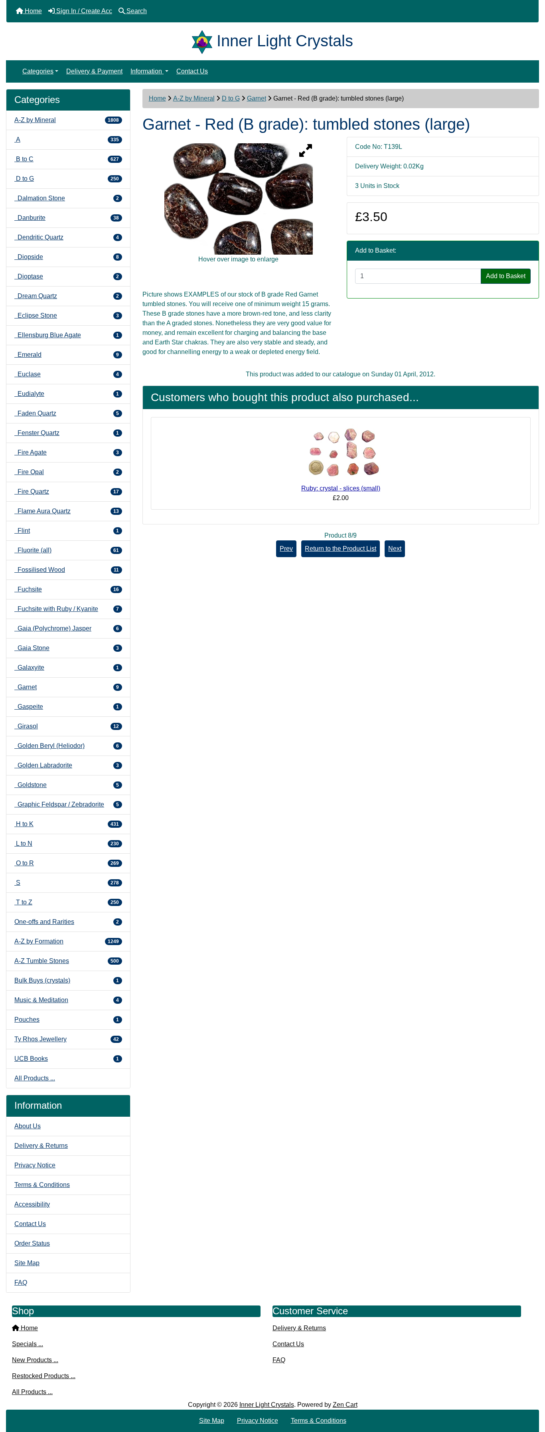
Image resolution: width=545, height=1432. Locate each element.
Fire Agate (66, 452)
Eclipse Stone (66, 315)
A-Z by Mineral (194, 98)
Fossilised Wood (66, 569)
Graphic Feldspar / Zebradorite (66, 804)
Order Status (32, 1243)
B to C (66, 159)
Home (157, 98)
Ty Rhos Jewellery (66, 1039)
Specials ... (27, 1344)
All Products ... (34, 1078)
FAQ (20, 1282)
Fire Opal (66, 472)
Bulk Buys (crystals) (66, 980)
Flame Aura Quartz (66, 511)
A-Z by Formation (66, 941)
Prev (286, 548)
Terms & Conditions (42, 1184)
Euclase (66, 374)
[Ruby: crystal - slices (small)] (341, 453)
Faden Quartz (66, 413)
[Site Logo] (204, 40)
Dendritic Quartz (66, 237)
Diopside (66, 256)
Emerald (66, 354)
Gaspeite (66, 706)
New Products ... (35, 1360)
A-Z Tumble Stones (66, 960)
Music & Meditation (66, 1000)
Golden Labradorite (66, 765)
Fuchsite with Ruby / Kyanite (66, 608)
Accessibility (32, 1204)
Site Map (26, 1263)
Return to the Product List (340, 548)
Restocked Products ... (43, 1376)
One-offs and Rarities (66, 921)
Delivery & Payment (94, 71)
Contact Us (192, 71)
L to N (66, 843)
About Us (27, 1126)
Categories (37, 71)
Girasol (66, 726)
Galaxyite (66, 667)
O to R (66, 863)
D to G (231, 98)
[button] (530, 1392)
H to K (66, 824)
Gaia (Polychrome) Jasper (66, 628)
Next (394, 548)
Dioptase (66, 276)
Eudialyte (66, 393)
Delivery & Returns (41, 1145)
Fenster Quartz (66, 432)
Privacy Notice (34, 1165)
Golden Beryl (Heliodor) (66, 745)
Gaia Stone (66, 648)
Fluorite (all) (66, 550)
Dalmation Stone (66, 198)
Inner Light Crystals (266, 1404)
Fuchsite (66, 589)
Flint (66, 530)
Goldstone (66, 784)
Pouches (66, 1019)
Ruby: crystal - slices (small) (340, 488)
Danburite (66, 217)
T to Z (66, 902)
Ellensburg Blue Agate (66, 335)
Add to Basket (505, 276)
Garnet (256, 98)
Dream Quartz (66, 296)
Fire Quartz (66, 491)
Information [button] (147, 71)
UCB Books (66, 1058)
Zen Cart (345, 1404)
